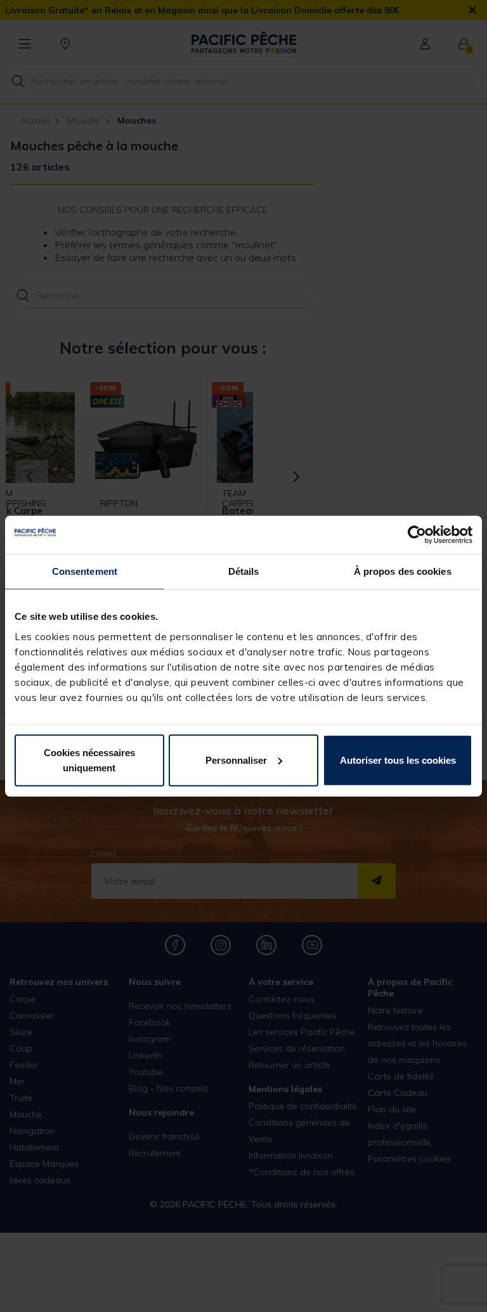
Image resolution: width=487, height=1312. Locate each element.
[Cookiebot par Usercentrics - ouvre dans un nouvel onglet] (416, 534)
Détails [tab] (243, 571)
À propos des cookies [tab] (402, 571)
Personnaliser (236, 759)
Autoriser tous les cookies (398, 759)
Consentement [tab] (84, 571)
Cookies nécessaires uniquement (89, 760)
